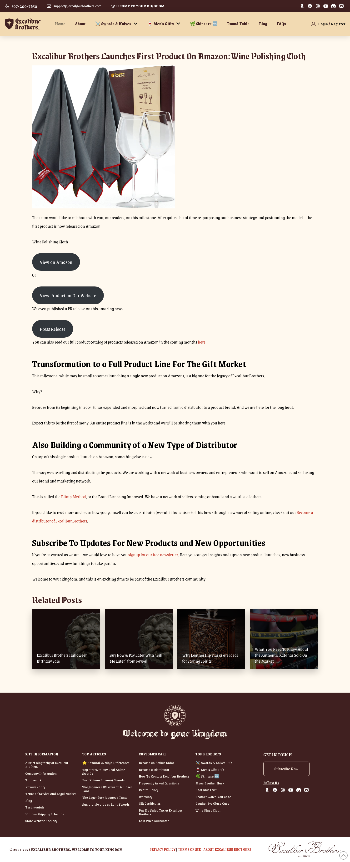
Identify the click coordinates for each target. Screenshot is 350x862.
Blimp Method (73, 496)
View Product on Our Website (68, 295)
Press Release (52, 329)
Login (323, 24)
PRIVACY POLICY (162, 849)
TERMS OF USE (189, 849)
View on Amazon (56, 262)
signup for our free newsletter (153, 554)
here (201, 341)
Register (338, 24)
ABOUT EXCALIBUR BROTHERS (227, 849)
